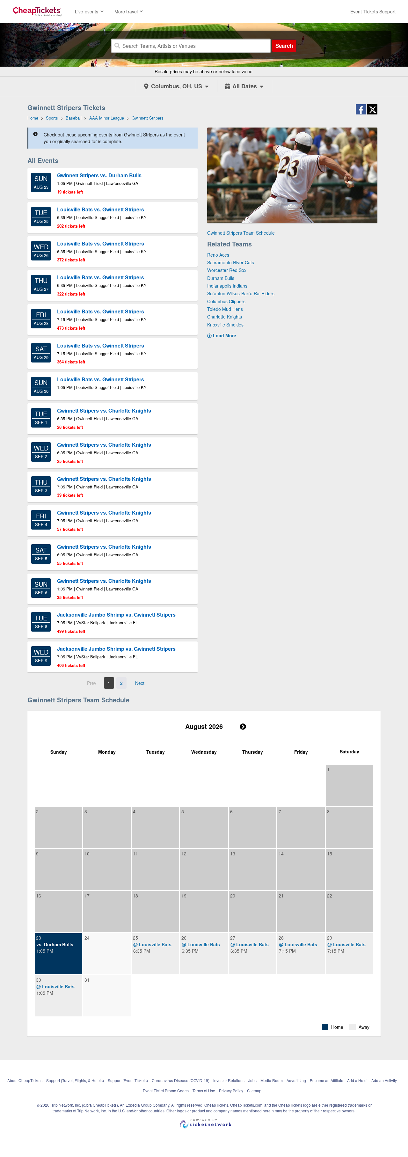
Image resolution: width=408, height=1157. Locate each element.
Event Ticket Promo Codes (166, 1090)
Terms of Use (204, 1090)
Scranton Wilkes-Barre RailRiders (240, 293)
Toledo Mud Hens (225, 309)
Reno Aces (218, 255)
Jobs (252, 1080)
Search (284, 45)
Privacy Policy (231, 1090)
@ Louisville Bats (152, 944)
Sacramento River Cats (230, 262)
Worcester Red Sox (226, 270)
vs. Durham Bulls (54, 944)
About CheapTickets (24, 1080)
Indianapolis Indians (227, 285)
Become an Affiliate (326, 1080)
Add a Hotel (357, 1080)
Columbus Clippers (226, 301)
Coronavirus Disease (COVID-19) (180, 1080)
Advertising (296, 1080)
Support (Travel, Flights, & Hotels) (75, 1080)
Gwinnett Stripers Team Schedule (241, 233)
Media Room (271, 1080)
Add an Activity (384, 1080)
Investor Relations (228, 1080)
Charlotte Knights (224, 316)
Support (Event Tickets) (128, 1080)
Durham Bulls (220, 278)
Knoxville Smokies (225, 324)
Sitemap (254, 1090)
